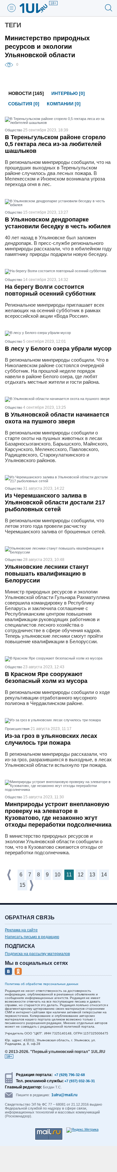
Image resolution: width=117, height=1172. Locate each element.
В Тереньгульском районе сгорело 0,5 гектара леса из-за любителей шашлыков (55, 144)
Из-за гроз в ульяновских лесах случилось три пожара (51, 739)
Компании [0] (64, 103)
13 (92, 874)
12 (81, 874)
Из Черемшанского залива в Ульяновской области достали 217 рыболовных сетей (55, 502)
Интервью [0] (68, 93)
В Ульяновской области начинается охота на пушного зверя (57, 418)
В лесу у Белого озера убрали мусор (58, 348)
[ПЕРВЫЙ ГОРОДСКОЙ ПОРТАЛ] (37, 8)
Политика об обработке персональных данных (41, 984)
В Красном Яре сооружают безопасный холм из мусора (46, 677)
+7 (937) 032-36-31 (79, 1081)
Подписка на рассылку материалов (37, 954)
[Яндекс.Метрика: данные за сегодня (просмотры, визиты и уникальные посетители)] (82, 1130)
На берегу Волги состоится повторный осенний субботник (50, 290)
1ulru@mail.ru (64, 1095)
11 (69, 874)
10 (57, 874)
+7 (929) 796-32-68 (69, 1075)
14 (104, 874)
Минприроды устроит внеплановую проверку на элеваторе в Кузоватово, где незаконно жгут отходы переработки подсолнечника (58, 814)
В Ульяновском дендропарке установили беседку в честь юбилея (58, 223)
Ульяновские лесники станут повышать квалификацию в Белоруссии (47, 574)
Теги (13, 25)
